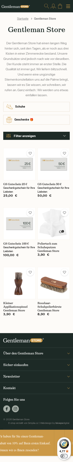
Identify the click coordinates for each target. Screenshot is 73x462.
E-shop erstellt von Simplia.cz (23, 423)
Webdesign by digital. (55, 423)
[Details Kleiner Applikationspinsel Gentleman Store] (19, 283)
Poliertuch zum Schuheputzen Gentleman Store (48, 247)
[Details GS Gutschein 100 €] (19, 223)
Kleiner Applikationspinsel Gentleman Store (15, 306)
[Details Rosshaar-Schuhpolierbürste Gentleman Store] (54, 283)
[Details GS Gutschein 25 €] (19, 164)
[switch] (64, 456)
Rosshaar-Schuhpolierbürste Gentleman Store (49, 306)
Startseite (22, 18)
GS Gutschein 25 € (15, 184)
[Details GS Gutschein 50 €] (54, 164)
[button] (30, 153)
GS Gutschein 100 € (16, 243)
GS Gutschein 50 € (49, 184)
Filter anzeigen (25, 136)
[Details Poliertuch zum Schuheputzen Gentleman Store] (54, 223)
